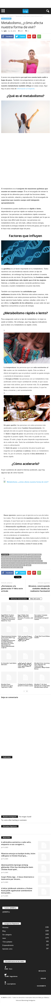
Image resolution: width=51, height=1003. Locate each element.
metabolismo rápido (33, 559)
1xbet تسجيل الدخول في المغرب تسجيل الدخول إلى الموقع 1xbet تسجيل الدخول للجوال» (25, 638)
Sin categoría (6, 18)
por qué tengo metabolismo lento (35, 563)
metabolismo (6, 559)
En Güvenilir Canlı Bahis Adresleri (8, 663)
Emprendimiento (8, 945)
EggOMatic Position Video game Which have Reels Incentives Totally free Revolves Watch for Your (8, 618)
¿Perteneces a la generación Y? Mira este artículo (12, 588)
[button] (47, 11)
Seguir (43, 978)
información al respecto (26, 89)
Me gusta (42, 971)
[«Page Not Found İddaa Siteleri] (42, 629)
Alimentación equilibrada (18, 554)
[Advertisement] (25, 4)
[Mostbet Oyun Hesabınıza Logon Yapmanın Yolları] (9, 677)
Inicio (2, 16)
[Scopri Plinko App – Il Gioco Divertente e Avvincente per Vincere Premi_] (44, 880)
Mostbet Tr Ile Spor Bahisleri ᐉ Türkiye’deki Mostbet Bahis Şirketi (42, 685)
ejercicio (26, 556)
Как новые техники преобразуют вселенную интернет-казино (41, 617)
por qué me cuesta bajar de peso (32, 561)
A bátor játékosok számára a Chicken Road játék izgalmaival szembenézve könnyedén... (16, 890)
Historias (5, 927)
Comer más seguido (35, 554)
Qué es (28, 565)
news (4, 938)
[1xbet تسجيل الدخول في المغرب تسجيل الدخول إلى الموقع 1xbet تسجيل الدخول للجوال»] (25, 629)
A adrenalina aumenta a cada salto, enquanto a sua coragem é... (16, 843)
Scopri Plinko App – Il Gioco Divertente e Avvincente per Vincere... (17, 878)
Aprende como (7, 949)
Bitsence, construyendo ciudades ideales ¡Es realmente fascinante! (39, 588)
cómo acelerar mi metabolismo (12, 556)
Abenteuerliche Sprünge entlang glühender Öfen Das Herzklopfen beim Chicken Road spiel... (17, 867)
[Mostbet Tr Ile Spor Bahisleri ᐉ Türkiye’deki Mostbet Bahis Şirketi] (42, 677)
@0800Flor (6, 912)
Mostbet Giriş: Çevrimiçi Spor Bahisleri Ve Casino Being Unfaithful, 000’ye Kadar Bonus (42, 666)
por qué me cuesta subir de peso (12, 563)
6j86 (5, 31)
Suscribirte (41, 986)
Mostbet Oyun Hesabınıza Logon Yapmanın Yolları (7, 685)
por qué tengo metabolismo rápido (13, 565)
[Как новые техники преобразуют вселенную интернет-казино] (42, 608)
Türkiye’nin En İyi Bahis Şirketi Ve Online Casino (25, 685)
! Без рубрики (7, 942)
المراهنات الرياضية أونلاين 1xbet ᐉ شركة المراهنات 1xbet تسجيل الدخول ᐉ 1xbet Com (25, 665)
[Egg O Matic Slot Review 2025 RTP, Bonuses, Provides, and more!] (25, 608)
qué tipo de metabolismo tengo (12, 567)
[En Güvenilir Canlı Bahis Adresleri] (9, 656)
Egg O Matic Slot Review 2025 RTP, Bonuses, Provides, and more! (25, 617)
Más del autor (35, 599)
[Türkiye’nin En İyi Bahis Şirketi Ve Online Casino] (25, 677)
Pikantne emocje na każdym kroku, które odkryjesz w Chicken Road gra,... (18, 854)
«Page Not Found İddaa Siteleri (42, 636)
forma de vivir (35, 556)
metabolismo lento (19, 559)
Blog (3, 931)
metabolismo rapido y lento (11, 561)
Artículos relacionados (19, 599)
